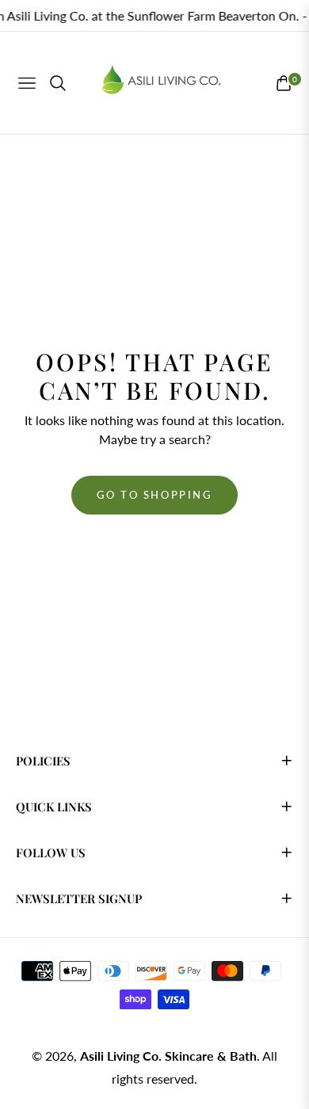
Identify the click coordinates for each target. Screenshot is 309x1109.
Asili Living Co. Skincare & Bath (168, 1055)
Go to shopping (154, 494)
